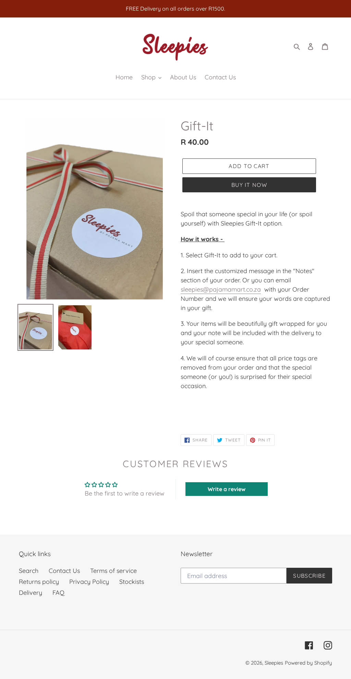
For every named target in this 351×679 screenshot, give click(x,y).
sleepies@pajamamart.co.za (221, 289)
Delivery (30, 593)
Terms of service (113, 571)
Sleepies (274, 662)
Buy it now (249, 184)
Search (28, 571)
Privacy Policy (89, 582)
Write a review (226, 489)
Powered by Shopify (308, 662)
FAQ (58, 593)
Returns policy (39, 582)
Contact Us (64, 571)
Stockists (131, 582)
